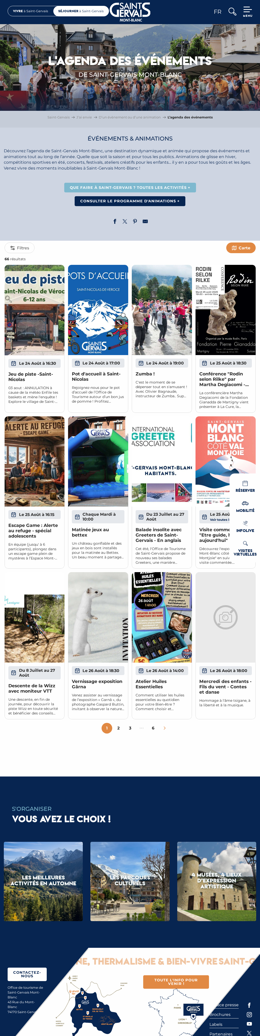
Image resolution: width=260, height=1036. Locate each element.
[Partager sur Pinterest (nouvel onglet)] (135, 222)
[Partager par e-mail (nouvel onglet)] (145, 222)
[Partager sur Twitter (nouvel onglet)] (124, 222)
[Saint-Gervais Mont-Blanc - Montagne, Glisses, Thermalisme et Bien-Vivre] (130, 12)
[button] (232, 12)
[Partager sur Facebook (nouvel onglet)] (114, 222)
